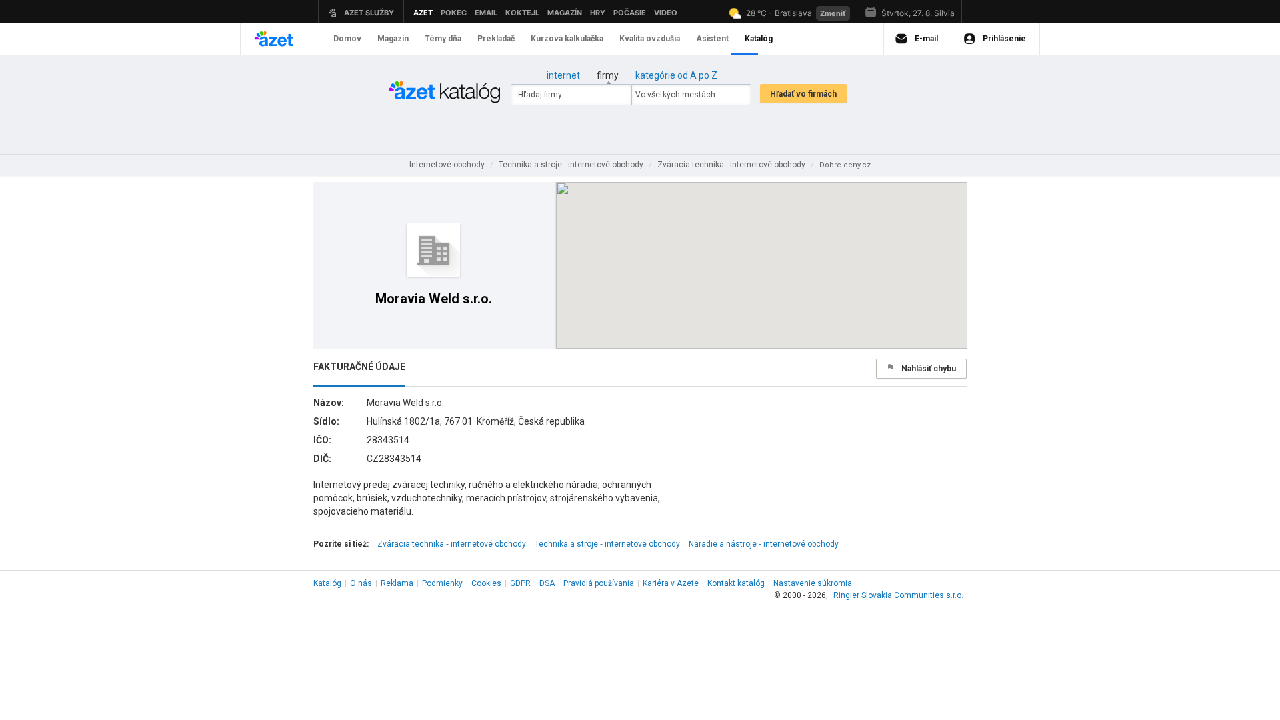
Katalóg (327, 583)
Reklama (397, 583)
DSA (547, 583)
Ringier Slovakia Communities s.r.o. (898, 595)
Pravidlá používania (598, 583)
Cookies (486, 583)
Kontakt (736, 583)
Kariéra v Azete (671, 583)
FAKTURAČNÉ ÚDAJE (359, 366)
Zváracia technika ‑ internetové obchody (451, 544)
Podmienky (442, 583)
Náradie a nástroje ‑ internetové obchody (764, 544)
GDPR (520, 583)
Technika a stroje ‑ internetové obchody (607, 544)
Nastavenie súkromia (812, 583)
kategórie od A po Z (676, 75)
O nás (361, 583)
